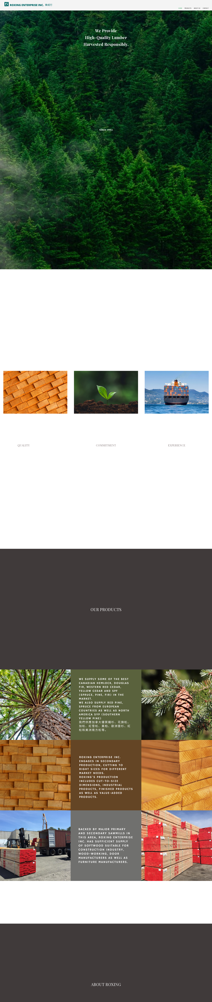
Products (188, 8)
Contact (206, 8)
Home (180, 8)
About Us (197, 8)
